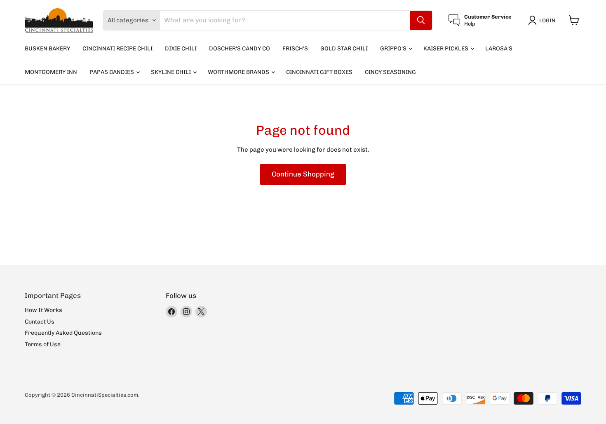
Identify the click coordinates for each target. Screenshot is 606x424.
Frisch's (295, 48)
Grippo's (394, 48)
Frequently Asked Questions (63, 332)
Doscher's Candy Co (239, 48)
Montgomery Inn (51, 72)
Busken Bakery (47, 48)
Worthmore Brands (239, 72)
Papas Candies (112, 72)
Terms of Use (43, 344)
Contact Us (39, 321)
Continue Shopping (303, 174)
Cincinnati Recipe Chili (117, 48)
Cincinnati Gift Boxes (319, 72)
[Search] (421, 20)
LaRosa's (498, 48)
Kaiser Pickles (446, 48)
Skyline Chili (171, 72)
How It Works (43, 310)
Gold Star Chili (344, 48)
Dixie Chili (181, 48)
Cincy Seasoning (390, 72)
